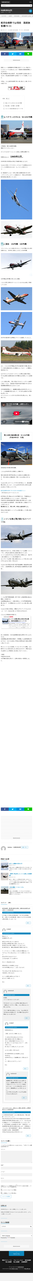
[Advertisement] (16, 732)
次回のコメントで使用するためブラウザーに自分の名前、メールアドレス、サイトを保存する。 (16, 1186)
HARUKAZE (6, 10)
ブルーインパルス (18, 1260)
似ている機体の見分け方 (15, 863)
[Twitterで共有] (13, 54)
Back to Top (17, 1254)
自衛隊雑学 (24, 1262)
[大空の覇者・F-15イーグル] (4, 890)
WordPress (27, 1268)
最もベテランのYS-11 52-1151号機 (13, 103)
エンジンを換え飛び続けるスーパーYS (13, 108)
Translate (12, 1237)
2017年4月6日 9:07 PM (8, 912)
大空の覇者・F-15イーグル (16, 887)
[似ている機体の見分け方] (4, 866)
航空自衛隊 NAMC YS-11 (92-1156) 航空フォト (13, 490)
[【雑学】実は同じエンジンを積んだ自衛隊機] (4, 876)
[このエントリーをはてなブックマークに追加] (20, 54)
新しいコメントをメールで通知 (8, 1190)
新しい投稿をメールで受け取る (8, 1193)
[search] (31, 5)
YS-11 (22, 29)
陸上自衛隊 (9, 1262)
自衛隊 (10, 29)
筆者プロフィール (7, 1260)
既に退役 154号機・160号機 (12, 105)
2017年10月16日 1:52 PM (9, 1112)
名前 (2, 1165)
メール (3, 1171)
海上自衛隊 (16, 1262)
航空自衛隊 (15, 29)
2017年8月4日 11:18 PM (8, 933)
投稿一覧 (24, 847)
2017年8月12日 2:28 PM (11, 1027)
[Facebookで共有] (5, 54)
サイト (2, 1178)
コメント (3, 1149)
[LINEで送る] (28, 54)
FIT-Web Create (14, 1268)
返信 (28, 922)
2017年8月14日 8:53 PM (12, 1078)
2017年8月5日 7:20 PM (9, 995)
